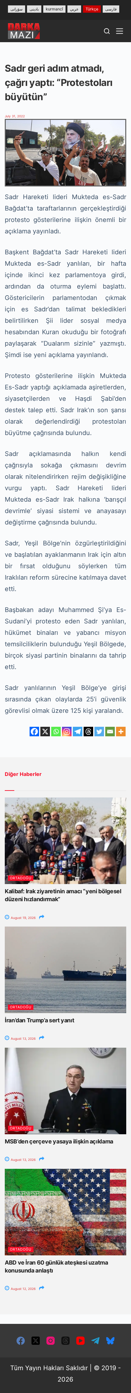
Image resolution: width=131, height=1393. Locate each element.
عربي (74, 9)
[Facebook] (34, 731)
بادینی (34, 9)
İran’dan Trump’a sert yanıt (39, 1020)
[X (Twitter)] (35, 1341)
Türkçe (92, 9)
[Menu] (119, 31)
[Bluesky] (110, 1341)
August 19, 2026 (23, 918)
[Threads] (88, 731)
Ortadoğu (20, 878)
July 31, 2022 (15, 116)
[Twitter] (99, 731)
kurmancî (54, 9)
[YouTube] (80, 1341)
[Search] (107, 31)
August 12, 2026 (23, 1289)
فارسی (111, 9)
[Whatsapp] (56, 731)
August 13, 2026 (23, 1038)
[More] (121, 731)
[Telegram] (77, 731)
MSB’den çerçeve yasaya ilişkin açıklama (59, 1141)
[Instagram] (67, 731)
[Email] (110, 731)
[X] (45, 731)
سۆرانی (16, 9)
